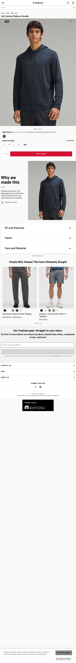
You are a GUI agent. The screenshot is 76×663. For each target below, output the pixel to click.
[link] (38, 405)
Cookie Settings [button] (32, 395)
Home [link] (3, 13)
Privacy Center (56, 356)
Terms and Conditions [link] (45, 395)
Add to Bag (41, 154)
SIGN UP (38, 352)
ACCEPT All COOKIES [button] (64, 652)
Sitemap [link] (56, 395)
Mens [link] (7, 13)
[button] (3, 3)
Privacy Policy (21, 395)
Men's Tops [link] (14, 13)
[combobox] (38, 7)
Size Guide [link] (70, 140)
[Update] (71, 21)
